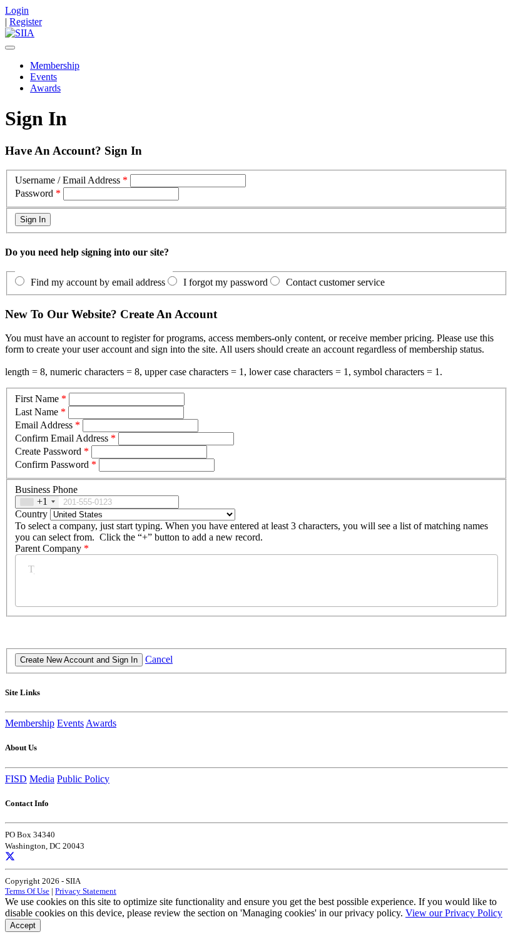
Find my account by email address (98, 282)
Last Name (36, 411)
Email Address (44, 425)
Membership (54, 65)
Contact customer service (335, 282)
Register (25, 21)
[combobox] (37, 502)
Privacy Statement (85, 891)
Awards (45, 88)
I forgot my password (225, 282)
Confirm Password (52, 464)
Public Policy (83, 779)
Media (41, 779)
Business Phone (46, 489)
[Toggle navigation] (10, 47)
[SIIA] (19, 33)
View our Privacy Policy (453, 913)
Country (31, 514)
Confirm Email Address (61, 438)
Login (17, 10)
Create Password (48, 451)
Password (34, 193)
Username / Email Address (67, 180)
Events (43, 76)
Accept (23, 925)
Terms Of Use (27, 891)
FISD (16, 779)
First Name (37, 398)
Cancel (159, 659)
